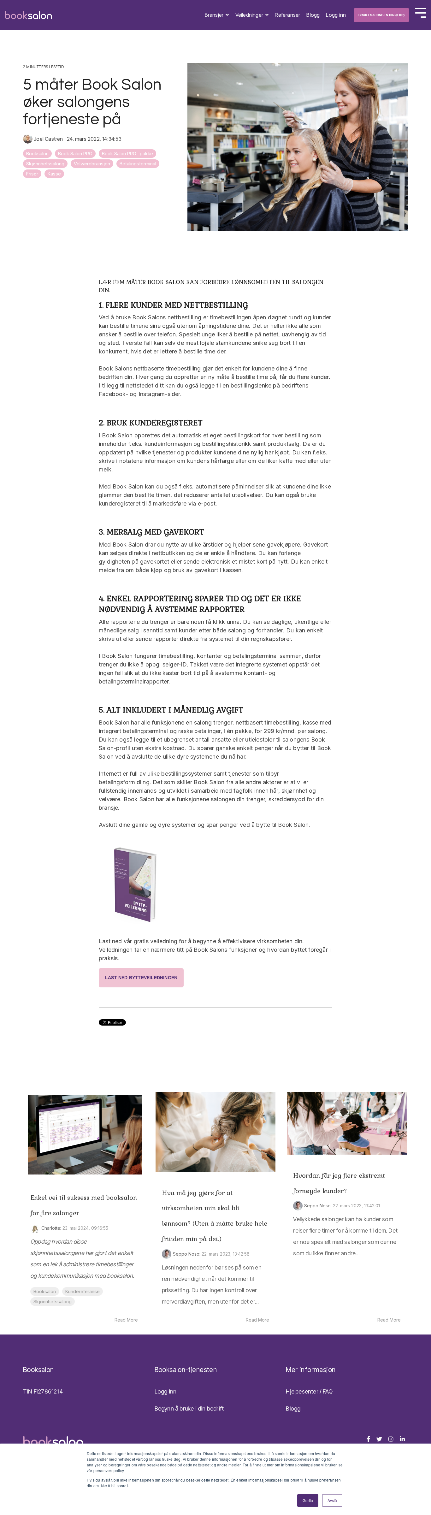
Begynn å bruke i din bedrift (189, 1408)
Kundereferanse (82, 1291)
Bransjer (215, 15)
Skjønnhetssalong (45, 163)
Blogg (313, 15)
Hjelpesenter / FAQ (309, 1391)
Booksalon (37, 153)
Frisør (32, 173)
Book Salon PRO (75, 153)
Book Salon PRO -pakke (127, 153)
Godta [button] (308, 1500)
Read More (126, 1320)
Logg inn (336, 15)
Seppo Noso (186, 1254)
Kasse (54, 173)
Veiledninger (250, 15)
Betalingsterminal (138, 163)
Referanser (287, 15)
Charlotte (50, 1228)
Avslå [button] (332, 1500)
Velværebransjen (92, 163)
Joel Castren (48, 139)
